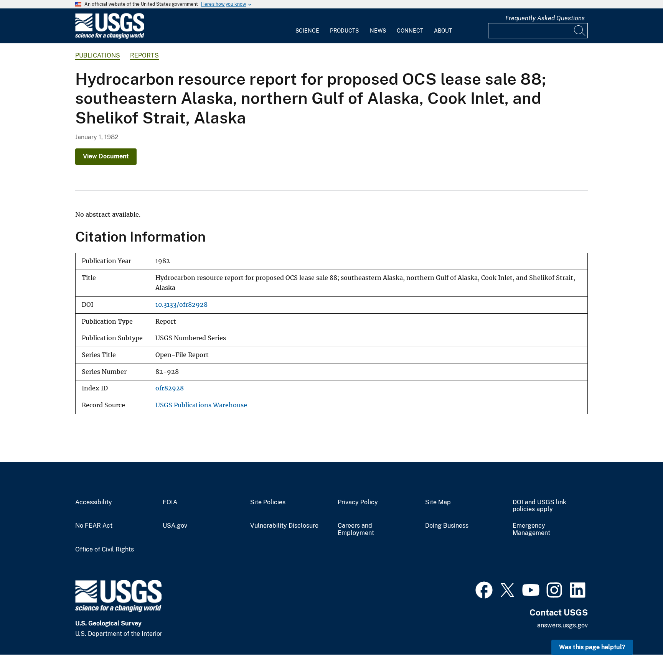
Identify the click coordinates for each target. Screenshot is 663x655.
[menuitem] (307, 26)
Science (307, 31)
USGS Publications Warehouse (201, 405)
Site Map (438, 502)
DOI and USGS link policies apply (539, 506)
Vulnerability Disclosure (284, 525)
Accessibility (93, 502)
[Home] (109, 37)
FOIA (170, 502)
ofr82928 (169, 388)
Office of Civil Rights (104, 549)
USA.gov (175, 525)
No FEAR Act (93, 525)
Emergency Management (531, 529)
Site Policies (267, 502)
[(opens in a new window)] (484, 589)
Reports (144, 55)
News (378, 31)
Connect (410, 31)
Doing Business (446, 525)
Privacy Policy (358, 502)
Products (344, 31)
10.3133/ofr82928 (181, 304)
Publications (97, 55)
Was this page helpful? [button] (592, 647)
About (443, 31)
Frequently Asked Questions (545, 18)
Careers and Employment (356, 529)
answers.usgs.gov (562, 625)
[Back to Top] (635, 627)
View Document (106, 156)
